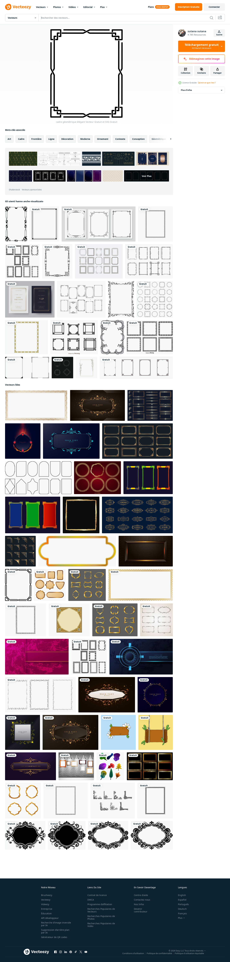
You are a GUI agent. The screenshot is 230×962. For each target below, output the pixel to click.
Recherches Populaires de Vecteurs (101, 910)
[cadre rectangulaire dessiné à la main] (40, 694)
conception (138, 138)
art (9, 138)
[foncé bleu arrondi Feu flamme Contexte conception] (22, 441)
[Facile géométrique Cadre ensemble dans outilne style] (38, 477)
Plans (151, 6)
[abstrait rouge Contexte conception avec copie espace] (37, 657)
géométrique (159, 138)
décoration (67, 138)
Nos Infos (139, 904)
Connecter (214, 6)
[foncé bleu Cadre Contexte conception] (71, 441)
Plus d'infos (186, 90)
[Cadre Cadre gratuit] (81, 299)
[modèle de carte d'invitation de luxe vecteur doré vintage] (30, 299)
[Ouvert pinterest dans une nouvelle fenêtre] (70, 952)
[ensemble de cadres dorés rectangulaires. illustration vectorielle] (150, 766)
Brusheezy (46, 895)
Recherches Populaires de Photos (101, 917)
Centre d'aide (141, 895)
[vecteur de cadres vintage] (136, 367)
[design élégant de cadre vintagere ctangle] (70, 732)
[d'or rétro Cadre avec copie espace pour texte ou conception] (77, 551)
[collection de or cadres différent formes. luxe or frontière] (23, 800)
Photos (57, 7)
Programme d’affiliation (99, 904)
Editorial (87, 7)
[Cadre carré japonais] (74, 337)
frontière (36, 138)
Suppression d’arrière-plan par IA (55, 931)
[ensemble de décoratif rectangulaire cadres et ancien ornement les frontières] (156, 619)
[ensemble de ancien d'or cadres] (62, 367)
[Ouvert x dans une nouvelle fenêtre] (81, 952)
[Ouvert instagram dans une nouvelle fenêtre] (60, 952)
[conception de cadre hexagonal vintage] (155, 694)
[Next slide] (168, 139)
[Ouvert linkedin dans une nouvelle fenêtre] (65, 952)
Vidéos (72, 7)
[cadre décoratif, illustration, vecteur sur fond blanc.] (121, 299)
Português (183, 904)
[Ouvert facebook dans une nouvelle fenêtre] (55, 952)
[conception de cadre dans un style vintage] (155, 299)
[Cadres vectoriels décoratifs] (99, 261)
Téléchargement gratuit (202, 46)
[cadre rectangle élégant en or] (30, 766)
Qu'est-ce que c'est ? (207, 82)
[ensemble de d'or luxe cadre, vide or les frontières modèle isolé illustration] (87, 585)
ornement (102, 138)
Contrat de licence (97, 895)
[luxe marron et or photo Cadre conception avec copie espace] (146, 551)
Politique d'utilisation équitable (189, 953)
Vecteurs (41, 7)
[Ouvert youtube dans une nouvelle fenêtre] (86, 952)
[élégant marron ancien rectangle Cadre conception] (97, 405)
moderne (85, 138)
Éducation (46, 913)
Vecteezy (45, 899)
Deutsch (182, 908)
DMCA (90, 899)
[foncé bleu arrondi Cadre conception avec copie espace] (141, 657)
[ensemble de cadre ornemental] (98, 224)
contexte (120, 138)
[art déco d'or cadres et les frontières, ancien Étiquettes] (137, 515)
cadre (21, 138)
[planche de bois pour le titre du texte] (118, 732)
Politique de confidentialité (159, 953)
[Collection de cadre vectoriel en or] (97, 477)
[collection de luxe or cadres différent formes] (50, 585)
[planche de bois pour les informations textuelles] (155, 732)
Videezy (45, 904)
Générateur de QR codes (54, 937)
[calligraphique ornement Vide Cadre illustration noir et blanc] (25, 835)
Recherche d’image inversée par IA (56, 924)
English (182, 895)
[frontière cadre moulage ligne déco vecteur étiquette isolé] (112, 337)
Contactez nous (142, 899)
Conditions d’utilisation (133, 953)
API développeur (50, 918)
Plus (102, 7)
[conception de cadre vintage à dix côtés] (106, 694)
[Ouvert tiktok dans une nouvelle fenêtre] (75, 952)
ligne (51, 138)
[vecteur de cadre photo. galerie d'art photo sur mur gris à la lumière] (76, 766)
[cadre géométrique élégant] (18, 585)
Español (182, 899)
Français (182, 913)
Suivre (219, 34)
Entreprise (46, 908)
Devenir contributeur (140, 910)
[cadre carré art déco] (57, 261)
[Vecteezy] (18, 7)
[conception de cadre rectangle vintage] (22, 732)
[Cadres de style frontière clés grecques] (150, 337)
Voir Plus (146, 175)
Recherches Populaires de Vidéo (101, 925)
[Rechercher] (211, 18)
